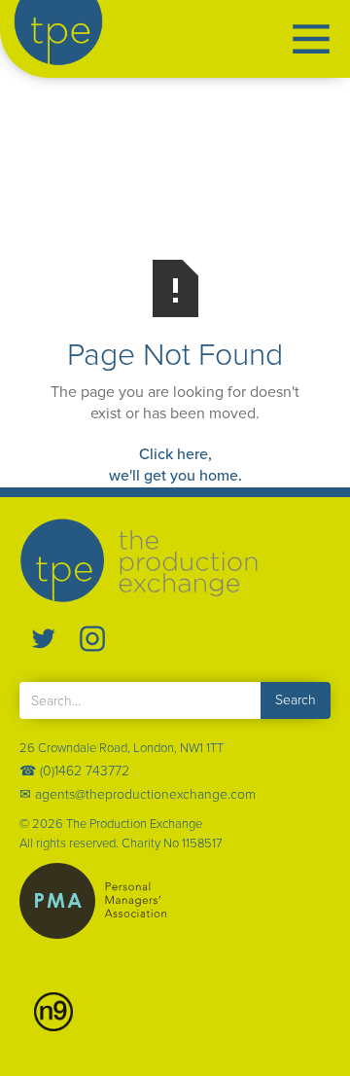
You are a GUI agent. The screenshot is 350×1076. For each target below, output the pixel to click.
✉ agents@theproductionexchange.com (137, 795)
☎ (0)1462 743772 (74, 771)
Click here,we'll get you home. (175, 464)
